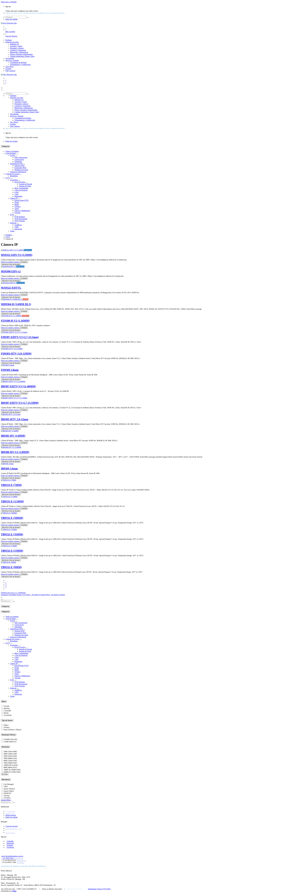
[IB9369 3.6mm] (7, 464)
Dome (16, 202)
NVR (12, 215)
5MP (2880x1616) (10, 758)
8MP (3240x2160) (10, 761)
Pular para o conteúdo (9, 2)
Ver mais (5, 774)
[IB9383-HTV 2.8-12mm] (10, 414)
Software (13, 223)
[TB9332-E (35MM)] (9, 529)
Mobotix (7, 708)
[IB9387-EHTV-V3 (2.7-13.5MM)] (14, 398)
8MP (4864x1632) (10, 767)
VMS (16, 227)
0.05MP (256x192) (10, 739)
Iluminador (18, 196)
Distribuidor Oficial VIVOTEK (99, 889)
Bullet (16, 204)
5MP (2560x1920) (10, 756)
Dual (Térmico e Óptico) (12, 730)
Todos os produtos (12, 151)
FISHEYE (7, 793)
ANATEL (7, 798)
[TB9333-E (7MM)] (8, 480)
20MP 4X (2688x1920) (12, 770)
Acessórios (14, 180)
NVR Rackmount (20, 219)
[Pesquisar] (28, 17)
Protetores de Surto (21, 170)
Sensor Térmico (9, 789)
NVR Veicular (19, 221)
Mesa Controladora (21, 188)
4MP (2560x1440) (10, 754)
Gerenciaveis (19, 159)
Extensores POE (20, 168)
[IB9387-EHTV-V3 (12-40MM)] (13, 381)
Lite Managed (9, 784)
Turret (16, 209)
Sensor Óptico (9, 791)
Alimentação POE (16, 164)
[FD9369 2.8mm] (7, 365)
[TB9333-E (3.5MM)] (9, 497)
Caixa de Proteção (21, 190)
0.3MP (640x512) (10, 742)
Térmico (7, 727)
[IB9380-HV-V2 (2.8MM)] (11, 447)
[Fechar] (2, 599)
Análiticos (18, 225)
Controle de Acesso (12, 174)
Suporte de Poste (25, 186)
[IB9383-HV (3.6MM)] (9, 431)
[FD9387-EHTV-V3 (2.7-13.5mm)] (14, 332)
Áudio (12, 231)
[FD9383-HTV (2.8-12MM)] (12, 349)
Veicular (17, 213)
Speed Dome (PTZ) (21, 200)
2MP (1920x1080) (10, 751)
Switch (12, 155)
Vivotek (6, 706)
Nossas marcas (10, 815)
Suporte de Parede (25, 184)
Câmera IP (13, 198)
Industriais (18, 162)
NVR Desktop (19, 217)
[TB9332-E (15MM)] (9, 546)
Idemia (6, 713)
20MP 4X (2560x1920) (12, 772)
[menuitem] (8, 40)
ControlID (7, 711)
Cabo (16, 194)
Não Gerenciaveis (20, 157)
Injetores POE (19, 166)
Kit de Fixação (19, 182)
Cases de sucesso (11, 826)
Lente (16, 192)
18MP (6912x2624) (11, 765)
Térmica (17, 206)
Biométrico (14, 176)
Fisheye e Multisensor (22, 211)
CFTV (7, 178)
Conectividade (10, 153)
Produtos (8, 235)
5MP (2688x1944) (10, 763)
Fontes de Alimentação (18, 172)
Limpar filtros (6, 800)
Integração (18, 229)
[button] (13, 593)
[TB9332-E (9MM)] (8, 562)
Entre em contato (11, 817)
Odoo (14, 891)
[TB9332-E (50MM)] (9, 513)
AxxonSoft (7, 715)
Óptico (6, 725)
